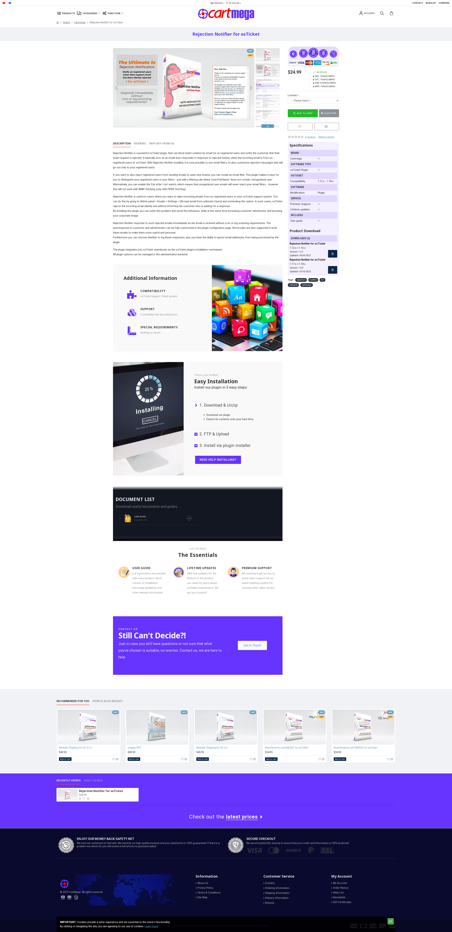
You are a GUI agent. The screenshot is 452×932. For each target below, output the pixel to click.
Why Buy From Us (161, 143)
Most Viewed (93, 780)
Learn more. (152, 926)
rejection (301, 279)
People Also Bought (108, 701)
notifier (313, 279)
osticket (293, 285)
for (322, 279)
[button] (116, 87)
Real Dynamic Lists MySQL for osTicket (286, 747)
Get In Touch (252, 645)
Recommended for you (72, 701)
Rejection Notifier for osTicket (101, 791)
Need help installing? (218, 459)
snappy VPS (134, 747)
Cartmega (79, 22)
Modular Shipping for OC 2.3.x (75, 747)
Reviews (140, 143)
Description (122, 143)
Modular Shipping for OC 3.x (211, 747)
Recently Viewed (68, 780)
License (292, 95)
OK (390, 921)
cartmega (306, 285)
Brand (66, 22)
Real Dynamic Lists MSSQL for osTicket (355, 747)
